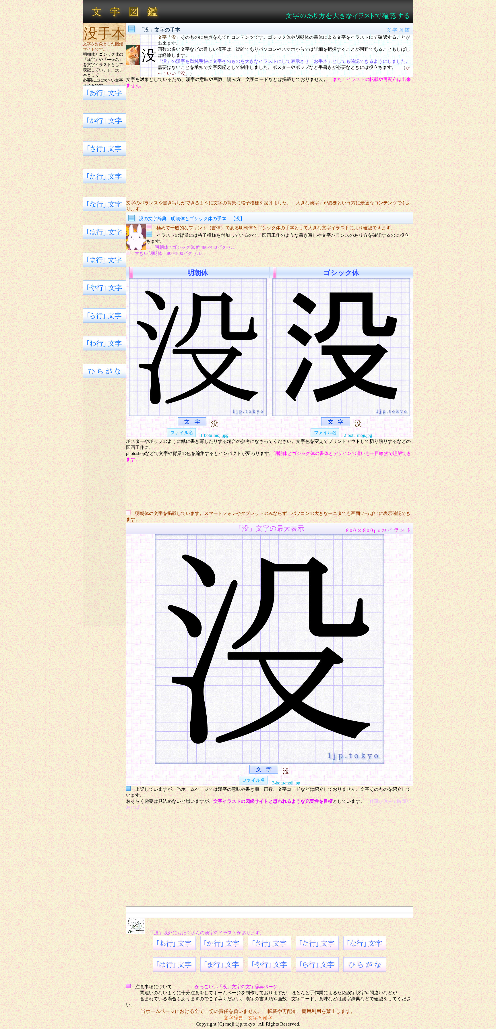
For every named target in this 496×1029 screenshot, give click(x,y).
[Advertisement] (269, 144)
